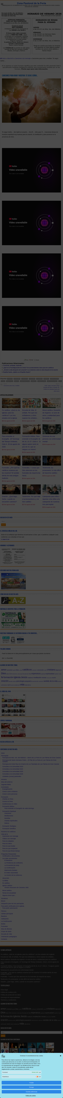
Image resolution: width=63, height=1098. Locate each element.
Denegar (31, 1087)
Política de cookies (31, 1095)
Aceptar (31, 1082)
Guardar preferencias (31, 1091)
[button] (60, 1056)
